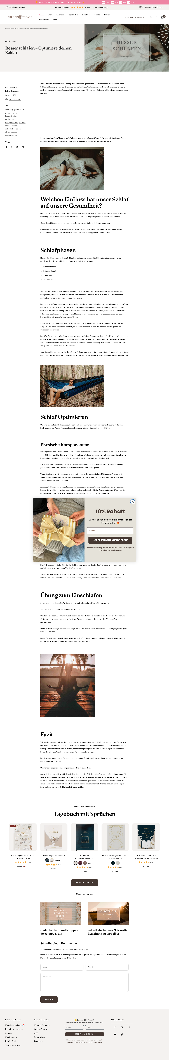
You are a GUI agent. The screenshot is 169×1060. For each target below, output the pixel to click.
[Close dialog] (132, 501)
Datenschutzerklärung (112, 550)
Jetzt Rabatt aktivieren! (110, 540)
